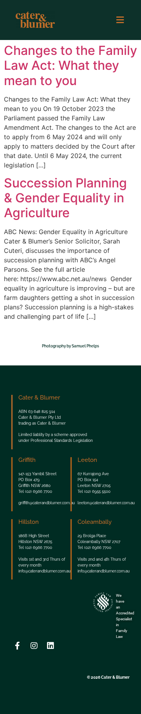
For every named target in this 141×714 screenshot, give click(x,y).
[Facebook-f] (17, 646)
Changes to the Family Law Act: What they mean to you (70, 65)
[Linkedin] (50, 646)
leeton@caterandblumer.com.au (106, 503)
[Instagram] (34, 646)
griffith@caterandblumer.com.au (46, 503)
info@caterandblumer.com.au (44, 571)
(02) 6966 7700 (38, 491)
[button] (120, 20)
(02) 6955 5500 (97, 491)
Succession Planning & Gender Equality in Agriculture (65, 198)
